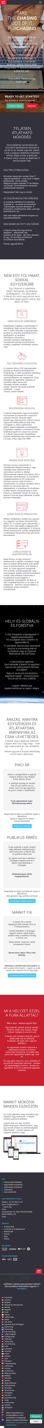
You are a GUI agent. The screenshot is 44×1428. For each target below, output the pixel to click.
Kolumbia (8, 1361)
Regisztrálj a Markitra (22, 826)
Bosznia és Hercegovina (14, 1305)
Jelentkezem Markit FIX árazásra (22, 975)
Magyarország (10, 1373)
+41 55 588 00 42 (15, 1202)
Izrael (7, 1354)
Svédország (9, 1402)
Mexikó (7, 1380)
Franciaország (10, 1332)
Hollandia (8, 1339)
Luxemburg (9, 1371)
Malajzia (8, 1376)
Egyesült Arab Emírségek (14, 1324)
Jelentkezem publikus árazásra (22, 901)
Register (32, 106)
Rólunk (6, 1239)
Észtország (9, 1327)
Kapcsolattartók (10, 1192)
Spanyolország (10, 1398)
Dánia (7, 1319)
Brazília (7, 1307)
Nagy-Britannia (10, 1383)
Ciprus (7, 1315)
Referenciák (8, 1231)
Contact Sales (15, 106)
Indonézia (8, 1349)
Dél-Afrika (8, 1322)
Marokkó (8, 1378)
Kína (6, 1358)
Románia (8, 1395)
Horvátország (10, 1344)
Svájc (7, 1400)
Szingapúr (8, 1407)
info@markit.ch (12, 1204)
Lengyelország (10, 1363)
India (6, 1346)
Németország (10, 1385)
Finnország (9, 1329)
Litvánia (8, 1368)
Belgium (8, 1302)
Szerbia (7, 1405)
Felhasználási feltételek (13, 1182)
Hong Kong (9, 1341)
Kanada (7, 1356)
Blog (6, 1236)
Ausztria (8, 1300)
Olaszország (9, 1390)
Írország (8, 1351)
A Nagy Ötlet (9, 1227)
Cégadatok (8, 1189)
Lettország (9, 1366)
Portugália (8, 1393)
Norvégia (8, 1388)
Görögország (10, 1336)
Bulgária (8, 1310)
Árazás (6, 1234)
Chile (6, 1312)
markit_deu (7, 1207)
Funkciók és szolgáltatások (14, 1229)
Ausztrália (8, 1297)
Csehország (9, 1317)
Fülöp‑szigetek (10, 1334)
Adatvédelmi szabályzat (13, 1185)
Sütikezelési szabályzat (13, 1187)
